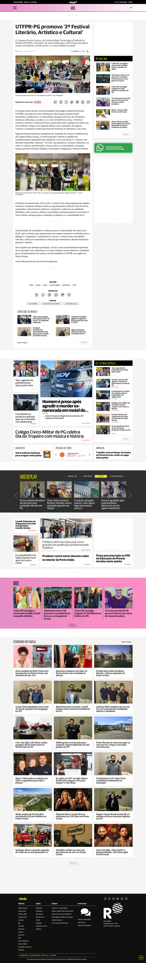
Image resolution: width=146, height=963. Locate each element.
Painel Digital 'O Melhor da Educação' (62, 917)
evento (45, 285)
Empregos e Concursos (24, 947)
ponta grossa (66, 285)
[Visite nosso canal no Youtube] (113, 898)
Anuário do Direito (57, 920)
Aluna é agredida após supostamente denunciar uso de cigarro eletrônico (112, 504)
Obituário (38, 929)
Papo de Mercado (23, 941)
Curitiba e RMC (22, 914)
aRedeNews (39, 911)
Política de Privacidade (84, 925)
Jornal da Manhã (34, 955)
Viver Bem (21, 926)
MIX (73, 7)
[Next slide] (89, 454)
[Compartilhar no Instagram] (66, 102)
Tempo (38, 920)
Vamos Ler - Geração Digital (59, 908)
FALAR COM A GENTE (71, 304)
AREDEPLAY (28, 476)
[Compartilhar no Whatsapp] (83, 102)
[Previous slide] (56, 454)
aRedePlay (39, 908)
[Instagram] (109, 898)
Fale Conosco (81, 922)
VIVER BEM (87, 476)
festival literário (55, 285)
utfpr (74, 285)
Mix (19, 923)
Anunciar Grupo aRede (84, 919)
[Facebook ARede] (105, 898)
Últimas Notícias (23, 908)
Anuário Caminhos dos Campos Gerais (62, 911)
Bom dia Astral (40, 917)
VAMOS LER (72, 476)
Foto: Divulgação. (58, 95)
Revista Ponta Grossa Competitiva (61, 914)
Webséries (21, 950)
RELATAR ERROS (33, 304)
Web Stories (39, 914)
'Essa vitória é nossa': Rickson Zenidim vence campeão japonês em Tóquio (59, 504)
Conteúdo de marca (41, 926)
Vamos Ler (21, 935)
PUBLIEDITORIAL (116, 476)
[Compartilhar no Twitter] (72, 102)
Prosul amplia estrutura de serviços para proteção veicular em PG (32, 504)
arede (31, 285)
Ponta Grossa (22, 911)
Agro (19, 938)
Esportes (20, 932)
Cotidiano (21, 920)
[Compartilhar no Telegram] (77, 102)
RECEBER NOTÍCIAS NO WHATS (51, 304)
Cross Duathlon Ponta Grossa (60, 923)
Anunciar (120, 2)
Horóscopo (21, 929)
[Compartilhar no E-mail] (88, 102)
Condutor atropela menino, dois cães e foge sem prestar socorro (84, 504)
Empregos (39, 923)
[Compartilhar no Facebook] (61, 102)
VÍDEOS (101, 476)
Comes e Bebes (22, 944)
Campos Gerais (22, 917)
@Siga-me (37, 102)
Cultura (38, 285)
